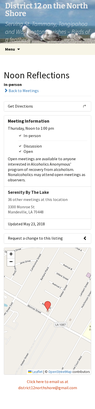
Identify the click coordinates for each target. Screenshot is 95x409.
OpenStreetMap (60, 372)
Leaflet (37, 372)
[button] (45, 302)
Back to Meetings (23, 90)
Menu (10, 49)
